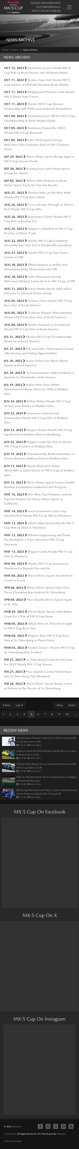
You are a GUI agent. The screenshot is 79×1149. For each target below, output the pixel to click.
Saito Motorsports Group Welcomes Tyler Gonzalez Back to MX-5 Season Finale (36, 144)
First (7, 705)
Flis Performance (48, 7)
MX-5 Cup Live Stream (46, 10)
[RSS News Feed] (71, 1126)
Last (18, 705)
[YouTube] (55, 1126)
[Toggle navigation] (69, 7)
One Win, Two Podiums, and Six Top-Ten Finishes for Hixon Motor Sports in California (38, 499)
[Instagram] (63, 1126)
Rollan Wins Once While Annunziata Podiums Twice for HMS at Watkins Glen (36, 389)
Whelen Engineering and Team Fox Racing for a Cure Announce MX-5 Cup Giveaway (37, 539)
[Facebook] (40, 1126)
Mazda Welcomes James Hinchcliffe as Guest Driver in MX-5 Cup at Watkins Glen (39, 470)
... (75, 714)
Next (71, 705)
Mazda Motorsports (46, 2)
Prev (60, 705)
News (16, 49)
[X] (48, 1126)
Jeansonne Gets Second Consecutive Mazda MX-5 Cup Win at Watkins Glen (36, 417)
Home (5, 49)
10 (67, 714)
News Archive (30, 49)
